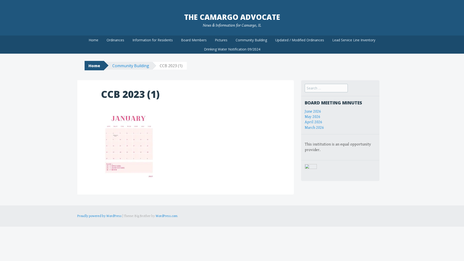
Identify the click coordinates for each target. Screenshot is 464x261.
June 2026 (313, 111)
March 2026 (314, 127)
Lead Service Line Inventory (353, 40)
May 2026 (312, 117)
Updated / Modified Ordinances (299, 40)
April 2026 (313, 122)
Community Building (251, 40)
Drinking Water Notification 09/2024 (232, 49)
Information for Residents (152, 40)
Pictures (221, 40)
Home (93, 40)
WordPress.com (166, 216)
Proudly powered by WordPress (99, 216)
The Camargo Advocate (232, 17)
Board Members (194, 40)
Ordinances (115, 40)
